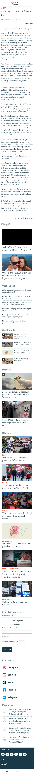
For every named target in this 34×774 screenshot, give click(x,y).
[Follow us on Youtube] (12, 754)
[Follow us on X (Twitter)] (7, 754)
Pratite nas (7, 649)
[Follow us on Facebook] (3, 754)
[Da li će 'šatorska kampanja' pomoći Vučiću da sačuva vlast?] (17, 237)
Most (4, 455)
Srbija (4, 483)
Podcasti (6, 370)
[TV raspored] (25, 754)
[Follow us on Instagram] (16, 754)
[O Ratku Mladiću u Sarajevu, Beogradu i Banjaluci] (7, 336)
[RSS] (20, 754)
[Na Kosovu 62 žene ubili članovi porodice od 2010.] (7, 352)
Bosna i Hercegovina (10, 569)
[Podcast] (17, 771)
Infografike (7, 541)
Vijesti (3, 8)
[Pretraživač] (27, 771)
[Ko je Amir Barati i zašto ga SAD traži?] (17, 589)
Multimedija (8, 330)
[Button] (29, 23)
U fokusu (6, 433)
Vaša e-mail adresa (9, 628)
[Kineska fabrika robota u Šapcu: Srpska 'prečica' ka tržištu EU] (17, 472)
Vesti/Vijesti (8, 286)
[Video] (7, 771)
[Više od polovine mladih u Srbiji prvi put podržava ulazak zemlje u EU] (17, 500)
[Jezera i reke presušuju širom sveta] (7, 361)
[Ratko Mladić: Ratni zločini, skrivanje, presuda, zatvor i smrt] (17, 409)
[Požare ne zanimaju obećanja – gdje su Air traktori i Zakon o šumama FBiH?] (17, 381)
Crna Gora (6, 599)
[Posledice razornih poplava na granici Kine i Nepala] (7, 344)
